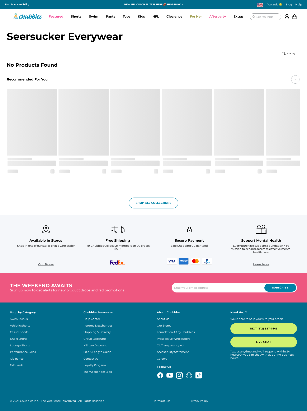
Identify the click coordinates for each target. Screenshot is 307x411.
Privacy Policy (198, 400)
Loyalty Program (95, 365)
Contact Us (91, 358)
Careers (162, 358)
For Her (200, 16)
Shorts (77, 16)
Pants (112, 16)
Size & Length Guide (97, 352)
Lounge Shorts (20, 345)
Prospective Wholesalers (173, 338)
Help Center (92, 318)
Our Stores (46, 264)
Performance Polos (23, 352)
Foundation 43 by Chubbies (176, 332)
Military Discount (95, 345)
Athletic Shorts (20, 325)
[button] (56, 16)
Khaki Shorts (18, 338)
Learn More (261, 264)
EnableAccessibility (18, 4)
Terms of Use (162, 400)
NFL (159, 16)
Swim (95, 16)
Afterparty (223, 16)
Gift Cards (16, 365)
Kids (144, 16)
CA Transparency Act (170, 345)
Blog (288, 4)
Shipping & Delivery (97, 332)
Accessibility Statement (173, 352)
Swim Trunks (19, 318)
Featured (56, 16)
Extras (245, 16)
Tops (129, 16)
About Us (163, 318)
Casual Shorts (19, 332)
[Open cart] (295, 16)
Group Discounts (95, 338)
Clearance (178, 16)
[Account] (287, 16)
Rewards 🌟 (274, 4)
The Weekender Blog (98, 371)
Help (298, 4)
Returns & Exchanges (98, 325)
